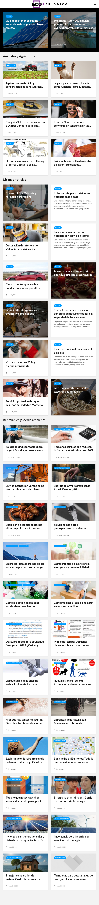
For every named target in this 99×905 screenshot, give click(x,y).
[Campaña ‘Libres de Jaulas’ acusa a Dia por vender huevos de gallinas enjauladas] (25, 109)
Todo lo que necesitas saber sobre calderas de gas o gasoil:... (25, 799)
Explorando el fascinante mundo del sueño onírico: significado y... (25, 760)
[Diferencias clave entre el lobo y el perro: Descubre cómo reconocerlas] (25, 148)
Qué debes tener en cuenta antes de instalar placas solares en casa (24, 24)
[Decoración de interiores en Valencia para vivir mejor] (25, 232)
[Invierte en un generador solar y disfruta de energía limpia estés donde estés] (25, 823)
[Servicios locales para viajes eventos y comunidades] (25, 319)
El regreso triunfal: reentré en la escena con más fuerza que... (73, 799)
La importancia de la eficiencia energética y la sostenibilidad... (72, 565)
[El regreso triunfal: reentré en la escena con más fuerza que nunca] (73, 784)
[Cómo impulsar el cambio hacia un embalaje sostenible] (73, 589)
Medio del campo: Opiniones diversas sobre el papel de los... (72, 643)
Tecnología (23, 546)
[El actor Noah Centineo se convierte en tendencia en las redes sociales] (73, 109)
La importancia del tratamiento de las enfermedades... (72, 162)
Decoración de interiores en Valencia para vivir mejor (22, 247)
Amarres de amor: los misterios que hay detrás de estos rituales (73, 272)
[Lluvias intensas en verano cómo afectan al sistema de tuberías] (25, 473)
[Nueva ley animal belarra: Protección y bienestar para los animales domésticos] (73, 667)
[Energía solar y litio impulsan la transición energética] (73, 473)
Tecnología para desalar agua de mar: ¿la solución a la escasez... (73, 877)
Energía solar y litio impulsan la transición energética (72, 487)
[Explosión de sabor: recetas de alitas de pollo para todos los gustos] (25, 511)
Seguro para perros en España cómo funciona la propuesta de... (73, 84)
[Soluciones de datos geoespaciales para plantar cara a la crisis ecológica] (73, 511)
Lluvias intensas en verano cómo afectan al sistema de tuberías (25, 487)
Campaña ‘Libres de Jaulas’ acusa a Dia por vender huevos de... (25, 123)
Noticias (9, 189)
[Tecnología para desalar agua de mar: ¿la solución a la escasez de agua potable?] (73, 862)
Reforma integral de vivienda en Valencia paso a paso (73, 194)
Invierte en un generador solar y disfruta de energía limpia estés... (25, 838)
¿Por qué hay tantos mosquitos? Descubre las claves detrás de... (24, 721)
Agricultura (11, 65)
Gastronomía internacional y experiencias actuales (71, 389)
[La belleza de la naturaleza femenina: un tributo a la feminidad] (73, 706)
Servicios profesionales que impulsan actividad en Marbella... (25, 403)
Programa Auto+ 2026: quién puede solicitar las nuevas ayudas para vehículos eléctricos (73, 24)
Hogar (9, 16)
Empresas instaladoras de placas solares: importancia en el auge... (25, 565)
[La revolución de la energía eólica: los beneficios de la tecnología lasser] (25, 667)
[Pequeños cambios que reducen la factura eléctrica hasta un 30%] (73, 434)
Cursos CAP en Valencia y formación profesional (21, 194)
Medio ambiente (12, 429)
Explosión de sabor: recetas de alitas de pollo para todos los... (24, 526)
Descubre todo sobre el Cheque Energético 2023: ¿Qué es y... (25, 643)
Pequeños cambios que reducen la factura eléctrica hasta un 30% (73, 448)
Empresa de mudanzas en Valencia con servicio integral (71, 233)
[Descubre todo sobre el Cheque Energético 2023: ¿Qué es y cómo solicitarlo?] (25, 628)
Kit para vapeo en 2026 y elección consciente (20, 364)
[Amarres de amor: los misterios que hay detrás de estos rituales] (73, 280)
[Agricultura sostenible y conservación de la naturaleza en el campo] (25, 70)
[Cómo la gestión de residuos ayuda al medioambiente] (25, 589)
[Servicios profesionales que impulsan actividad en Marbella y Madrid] (25, 388)
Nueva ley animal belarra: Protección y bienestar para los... (73, 682)
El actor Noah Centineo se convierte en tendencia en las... (72, 123)
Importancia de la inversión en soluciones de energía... (71, 838)
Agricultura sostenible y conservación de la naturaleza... (24, 84)
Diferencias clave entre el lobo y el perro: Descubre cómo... (25, 162)
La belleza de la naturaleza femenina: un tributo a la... (70, 721)
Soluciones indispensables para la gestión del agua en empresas (25, 448)
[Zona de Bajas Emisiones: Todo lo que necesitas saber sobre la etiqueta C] (73, 745)
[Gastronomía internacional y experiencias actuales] (73, 397)
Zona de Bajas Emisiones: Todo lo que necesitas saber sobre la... (73, 760)
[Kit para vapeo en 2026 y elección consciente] (25, 349)
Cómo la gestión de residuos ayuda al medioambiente (22, 604)
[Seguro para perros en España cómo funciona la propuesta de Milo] (73, 70)
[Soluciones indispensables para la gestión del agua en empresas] (25, 434)
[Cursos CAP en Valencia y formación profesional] (25, 202)
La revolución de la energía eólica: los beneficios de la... (22, 682)
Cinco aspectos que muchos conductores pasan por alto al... (24, 286)
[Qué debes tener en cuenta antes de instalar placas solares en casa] (25, 30)
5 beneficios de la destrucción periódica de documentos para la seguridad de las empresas (73, 313)
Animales (58, 65)
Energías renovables (62, 468)
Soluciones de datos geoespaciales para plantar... (71, 526)
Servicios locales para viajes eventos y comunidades (22, 311)
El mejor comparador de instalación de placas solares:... (24, 877)
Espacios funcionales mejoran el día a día (73, 350)
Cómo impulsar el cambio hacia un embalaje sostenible (73, 604)
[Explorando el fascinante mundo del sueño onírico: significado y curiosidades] (25, 745)
